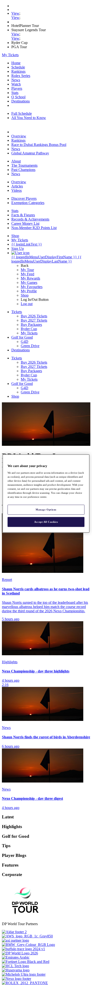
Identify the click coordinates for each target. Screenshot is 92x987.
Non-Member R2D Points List (34, 228)
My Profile (29, 291)
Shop (25, 295)
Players (16, 88)
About (16, 161)
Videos (16, 190)
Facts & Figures (23, 215)
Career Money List (25, 223)
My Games (29, 283)
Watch (16, 84)
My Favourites (31, 287)
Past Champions (23, 170)
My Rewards (30, 278)
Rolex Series (20, 76)
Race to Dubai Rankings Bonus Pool (38, 145)
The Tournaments (24, 165)
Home (16, 63)
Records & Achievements (30, 219)
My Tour (27, 270)
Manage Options (46, 509)
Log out (27, 304)
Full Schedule (21, 113)
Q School (18, 97)
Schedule (18, 67)
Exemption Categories (27, 203)
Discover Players (24, 198)
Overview (18, 136)
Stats (14, 93)
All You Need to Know (28, 118)
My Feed (27, 274)
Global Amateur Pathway (30, 153)
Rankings (18, 71)
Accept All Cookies (46, 521)
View (15, 13)
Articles (17, 186)
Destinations (20, 101)
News (15, 80)
